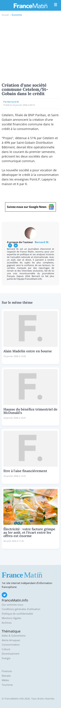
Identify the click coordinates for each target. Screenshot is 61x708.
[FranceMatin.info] (30, 5)
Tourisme (7, 684)
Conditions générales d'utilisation (21, 609)
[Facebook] (10, 245)
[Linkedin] (16, 245)
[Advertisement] (30, 49)
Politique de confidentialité (17, 613)
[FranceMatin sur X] (4, 595)
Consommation (11, 644)
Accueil (5, 14)
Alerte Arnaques (11, 640)
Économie (17, 14)
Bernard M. (13, 101)
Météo (5, 680)
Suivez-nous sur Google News (26, 207)
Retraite (6, 675)
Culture (6, 649)
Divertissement (10, 653)
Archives (7, 622)
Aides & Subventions (14, 635)
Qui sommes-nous (12, 604)
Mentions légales (11, 618)
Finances (7, 671)
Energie (6, 658)
